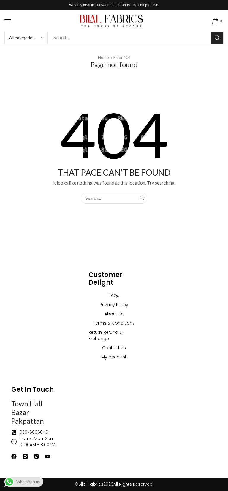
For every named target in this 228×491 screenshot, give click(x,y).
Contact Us (114, 348)
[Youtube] (47, 456)
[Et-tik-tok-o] (36, 456)
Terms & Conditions (114, 323)
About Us (114, 314)
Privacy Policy (114, 305)
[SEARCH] (141, 198)
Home (103, 57)
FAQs (114, 295)
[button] (7, 21)
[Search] (217, 38)
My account (113, 357)
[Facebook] (14, 456)
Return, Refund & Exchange (105, 335)
